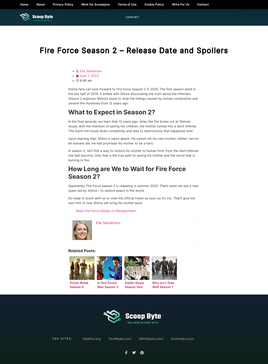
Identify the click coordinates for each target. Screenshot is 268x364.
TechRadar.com (119, 339)
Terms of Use (127, 4)
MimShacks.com (151, 339)
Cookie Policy (154, 4)
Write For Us (180, 4)
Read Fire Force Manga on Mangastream (106, 211)
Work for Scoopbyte (95, 4)
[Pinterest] (141, 352)
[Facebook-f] (126, 352)
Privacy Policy (63, 4)
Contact (203, 4)
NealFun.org (92, 339)
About (40, 4)
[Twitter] (134, 352)
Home (24, 4)
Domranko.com (182, 339)
